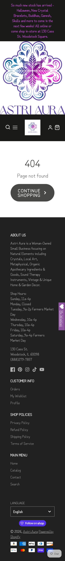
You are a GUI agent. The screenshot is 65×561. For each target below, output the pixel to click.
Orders (15, 388)
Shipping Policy (20, 436)
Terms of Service (22, 443)
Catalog (15, 470)
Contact (15, 476)
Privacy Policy (19, 422)
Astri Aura (30, 531)
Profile (15, 402)
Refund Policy (19, 429)
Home (14, 463)
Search (15, 483)
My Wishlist (18, 395)
